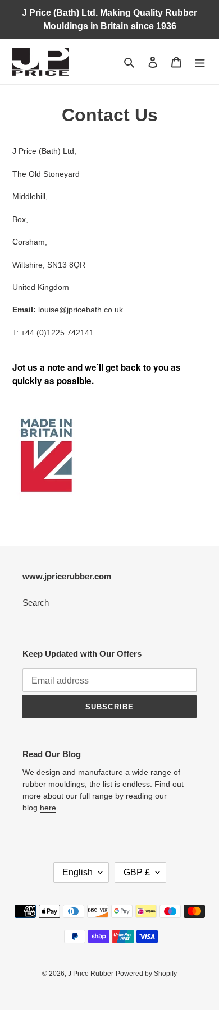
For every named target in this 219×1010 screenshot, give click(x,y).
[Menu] (200, 62)
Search (35, 602)
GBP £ (137, 872)
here (48, 807)
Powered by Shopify (146, 973)
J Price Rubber (90, 973)
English (77, 872)
